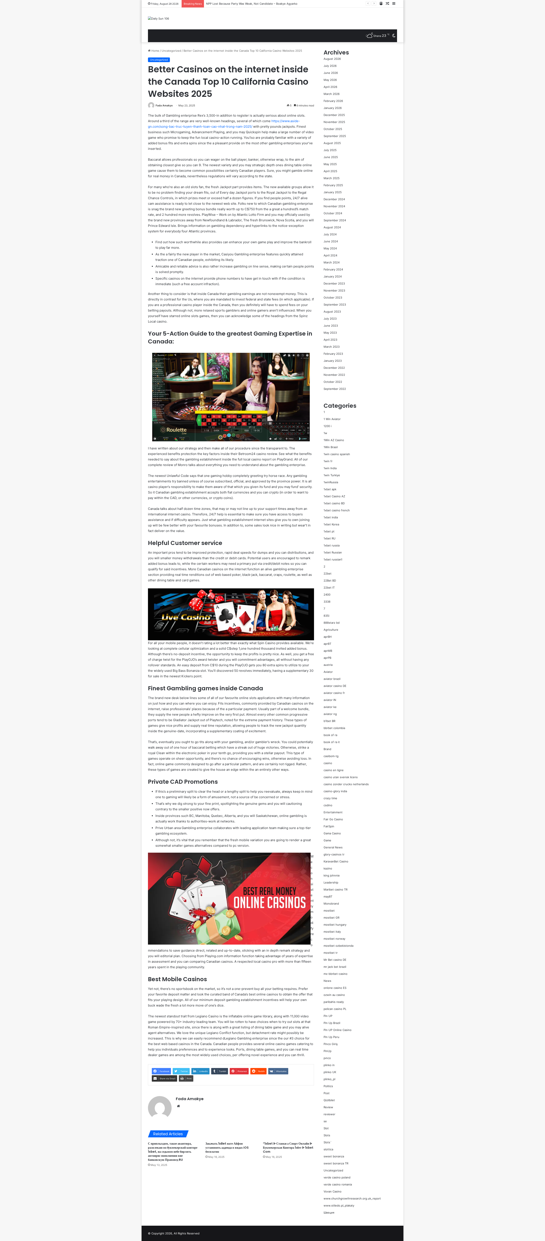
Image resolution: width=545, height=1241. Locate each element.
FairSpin (329, 826)
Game (327, 840)
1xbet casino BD (334, 503)
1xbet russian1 (333, 559)
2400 (327, 594)
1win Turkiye (332, 475)
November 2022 (334, 374)
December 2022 (334, 367)
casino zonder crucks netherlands (346, 784)
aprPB (327, 657)
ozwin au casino (334, 995)
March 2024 (332, 262)
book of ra (330, 735)
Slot (326, 1128)
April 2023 (330, 339)
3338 (327, 601)
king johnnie (332, 875)
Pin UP (328, 1016)
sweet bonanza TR (336, 1163)
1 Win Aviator (332, 419)
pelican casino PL (335, 1009)
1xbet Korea (331, 524)
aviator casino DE (335, 686)
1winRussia (331, 482)
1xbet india (331, 517)
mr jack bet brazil (335, 966)
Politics (328, 1086)
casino (328, 763)
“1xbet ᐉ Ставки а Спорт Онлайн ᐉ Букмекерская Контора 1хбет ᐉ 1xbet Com (288, 1147)
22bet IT (329, 587)
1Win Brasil (331, 447)
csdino (328, 805)
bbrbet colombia (334, 728)
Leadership (331, 882)
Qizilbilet (329, 1100)
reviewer (329, 1114)
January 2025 (333, 192)
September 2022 (335, 388)
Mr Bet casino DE (335, 959)
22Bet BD (330, 580)
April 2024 (330, 255)
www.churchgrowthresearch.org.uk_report (352, 1198)
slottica (328, 1149)
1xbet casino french (337, 510)
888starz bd (332, 622)
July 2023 (330, 318)
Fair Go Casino (333, 819)
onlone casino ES (335, 987)
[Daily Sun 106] (158, 18)
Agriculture (331, 629)
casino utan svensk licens (341, 777)
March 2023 (332, 346)
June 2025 (331, 157)
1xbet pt (329, 531)
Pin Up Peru (331, 1037)
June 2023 (331, 325)
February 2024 (333, 269)
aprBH (328, 636)
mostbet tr (331, 952)
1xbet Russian (333, 552)
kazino (328, 868)
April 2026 (330, 87)
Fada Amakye (164, 105)
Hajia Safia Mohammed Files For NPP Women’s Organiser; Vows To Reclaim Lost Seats (263, 3)
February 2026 (333, 101)
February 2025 (333, 185)
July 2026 (330, 65)
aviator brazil (332, 679)
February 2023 (333, 353)
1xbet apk (330, 489)
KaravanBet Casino (336, 861)
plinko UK (330, 1072)
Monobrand (331, 903)
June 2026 (331, 72)
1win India (330, 468)
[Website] (178, 1106)
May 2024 (330, 248)
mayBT (328, 896)
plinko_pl (329, 1079)
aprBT (327, 643)
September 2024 (335, 220)
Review (328, 1107)
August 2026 (332, 58)
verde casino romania (338, 1184)
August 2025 (332, 143)
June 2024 (331, 241)
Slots (327, 1135)
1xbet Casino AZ (334, 496)
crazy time (330, 798)
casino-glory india (335, 791)
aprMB (328, 650)
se (325, 1121)
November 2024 (334, 206)
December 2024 (334, 199)
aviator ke (330, 707)
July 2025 (330, 150)
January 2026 (333, 108)
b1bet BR (329, 721)
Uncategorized (171, 50)
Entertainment (333, 812)
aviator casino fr (334, 693)
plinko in (329, 1065)
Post (327, 1093)
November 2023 (334, 290)
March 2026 (332, 94)
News (327, 980)
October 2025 (333, 129)
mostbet (329, 910)
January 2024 (333, 276)
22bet (327, 573)
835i (326, 615)
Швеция (329, 1212)
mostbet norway (334, 938)
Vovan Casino (332, 1191)
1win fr (328, 461)
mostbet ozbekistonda (338, 945)
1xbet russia (332, 545)
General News (333, 847)
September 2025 (335, 136)
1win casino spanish (337, 454)
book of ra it (332, 742)
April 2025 (330, 171)
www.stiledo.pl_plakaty (339, 1205)
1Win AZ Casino (334, 440)
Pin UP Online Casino (337, 1030)
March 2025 (332, 178)
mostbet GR (331, 917)
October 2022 (333, 381)
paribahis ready (334, 1002)
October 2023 (333, 297)
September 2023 (335, 304)
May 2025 (330, 164)
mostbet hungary (335, 924)
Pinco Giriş (331, 1044)
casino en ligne (334, 770)
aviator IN (330, 700)
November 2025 (334, 122)
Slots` (327, 1142)
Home (155, 50)
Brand (327, 749)
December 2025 (334, 115)
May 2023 (330, 332)
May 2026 (330, 79)
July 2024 (330, 234)
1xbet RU (330, 538)
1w (325, 433)
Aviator (328, 671)
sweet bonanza (334, 1156)
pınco (327, 1058)
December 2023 (334, 283)
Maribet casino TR (335, 889)
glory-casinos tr (334, 854)
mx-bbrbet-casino (335, 973)
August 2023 (332, 311)
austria (328, 664)
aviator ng (330, 714)
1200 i (327, 426)
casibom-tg (331, 756)
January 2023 (333, 360)
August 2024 (332, 227)
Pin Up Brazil (332, 1023)
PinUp (327, 1051)
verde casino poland (337, 1177)
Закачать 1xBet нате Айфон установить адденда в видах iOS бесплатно (227, 1147)
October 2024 (333, 213)
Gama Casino (332, 833)
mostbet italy (332, 931)
